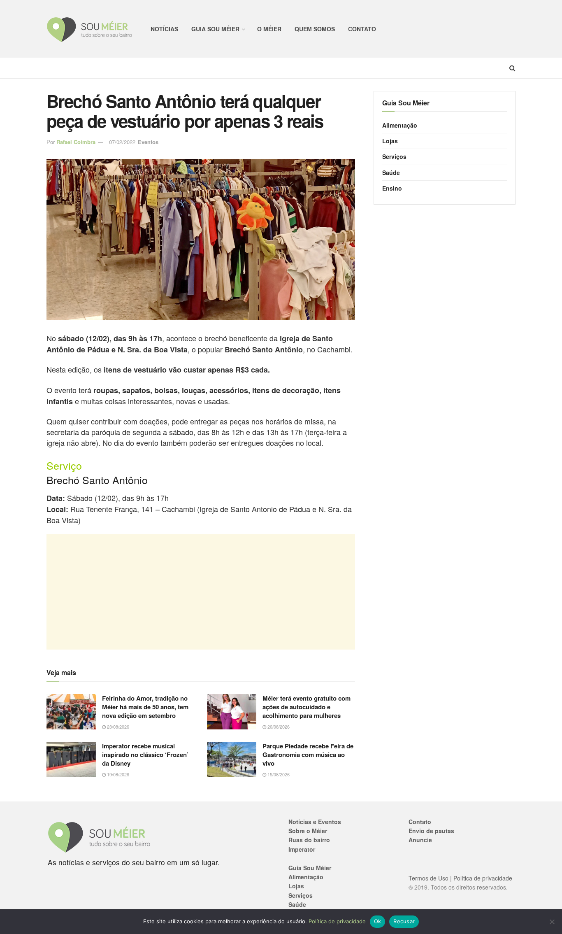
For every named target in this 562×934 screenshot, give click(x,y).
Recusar (404, 921)
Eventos (148, 142)
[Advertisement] (200, 592)
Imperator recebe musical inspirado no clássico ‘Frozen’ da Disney (145, 754)
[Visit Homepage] (89, 29)
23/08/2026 (117, 726)
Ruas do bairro (309, 840)
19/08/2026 (117, 774)
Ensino (392, 188)
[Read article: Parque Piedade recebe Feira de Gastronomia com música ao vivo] (231, 759)
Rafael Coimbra (75, 142)
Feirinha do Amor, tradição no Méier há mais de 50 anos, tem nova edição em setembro (145, 707)
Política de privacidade (482, 878)
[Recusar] (552, 922)
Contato (362, 29)
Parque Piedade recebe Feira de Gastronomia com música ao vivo (307, 754)
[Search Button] (512, 68)
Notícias (164, 29)
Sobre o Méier (307, 831)
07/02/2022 (122, 142)
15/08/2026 (278, 774)
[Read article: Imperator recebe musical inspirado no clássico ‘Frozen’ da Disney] (71, 759)
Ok (377, 921)
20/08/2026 (278, 726)
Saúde (391, 172)
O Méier (269, 29)
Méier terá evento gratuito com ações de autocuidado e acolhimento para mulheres (306, 707)
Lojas (390, 141)
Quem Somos (315, 29)
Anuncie (420, 840)
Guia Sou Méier (215, 29)
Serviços (394, 156)
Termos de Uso (428, 878)
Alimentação (399, 125)
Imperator (301, 849)
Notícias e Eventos (314, 822)
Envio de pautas (431, 831)
